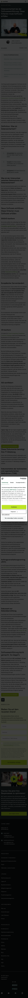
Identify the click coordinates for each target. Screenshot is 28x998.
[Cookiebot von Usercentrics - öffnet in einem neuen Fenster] (20, 479)
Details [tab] (12, 482)
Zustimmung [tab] (5, 482)
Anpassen (13, 511)
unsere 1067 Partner (11, 489)
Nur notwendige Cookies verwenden (14, 518)
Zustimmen (14, 507)
